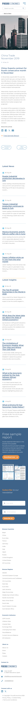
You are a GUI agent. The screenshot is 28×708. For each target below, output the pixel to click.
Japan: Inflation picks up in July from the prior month (13, 259)
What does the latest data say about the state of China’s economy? (13, 318)
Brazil (4, 532)
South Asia (5, 603)
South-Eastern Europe (9, 606)
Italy (3, 549)
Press (4, 653)
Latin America (6, 589)
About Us (5, 647)
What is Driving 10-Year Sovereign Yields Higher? (13, 406)
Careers (4, 656)
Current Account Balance (10, 635)
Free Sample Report (11, 136)
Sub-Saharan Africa (8, 609)
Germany (5, 543)
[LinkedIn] (2, 691)
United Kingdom (7, 557)
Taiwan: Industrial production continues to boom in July (12, 206)
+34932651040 (8, 681)
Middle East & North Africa (10, 595)
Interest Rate (6, 624)
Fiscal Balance (6, 632)
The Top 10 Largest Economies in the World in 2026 (13, 292)
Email (4, 508)
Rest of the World (7, 600)
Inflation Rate (6, 621)
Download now (9, 457)
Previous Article (7, 147)
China (4, 535)
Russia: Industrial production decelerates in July (13, 178)
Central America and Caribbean (12, 578)
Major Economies (7, 592)
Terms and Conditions (10, 700)
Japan (4, 552)
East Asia (5, 584)
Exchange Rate (7, 627)
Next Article (21, 147)
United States (6, 560)
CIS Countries (6, 581)
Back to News (7, 13)
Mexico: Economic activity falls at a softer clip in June (13, 233)
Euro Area (5, 538)
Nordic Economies (8, 597)
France (4, 541)
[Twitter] (5, 691)
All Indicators (6, 638)
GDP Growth (6, 618)
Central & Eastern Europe (10, 575)
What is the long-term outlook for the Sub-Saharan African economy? (12, 376)
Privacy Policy (6, 697)
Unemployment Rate (9, 629)
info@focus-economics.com (13, 676)
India (3, 546)
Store (4, 650)
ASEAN (4, 573)
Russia (4, 555)
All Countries (6, 563)
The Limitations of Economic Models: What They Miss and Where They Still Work (13, 346)
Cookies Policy (16, 697)
